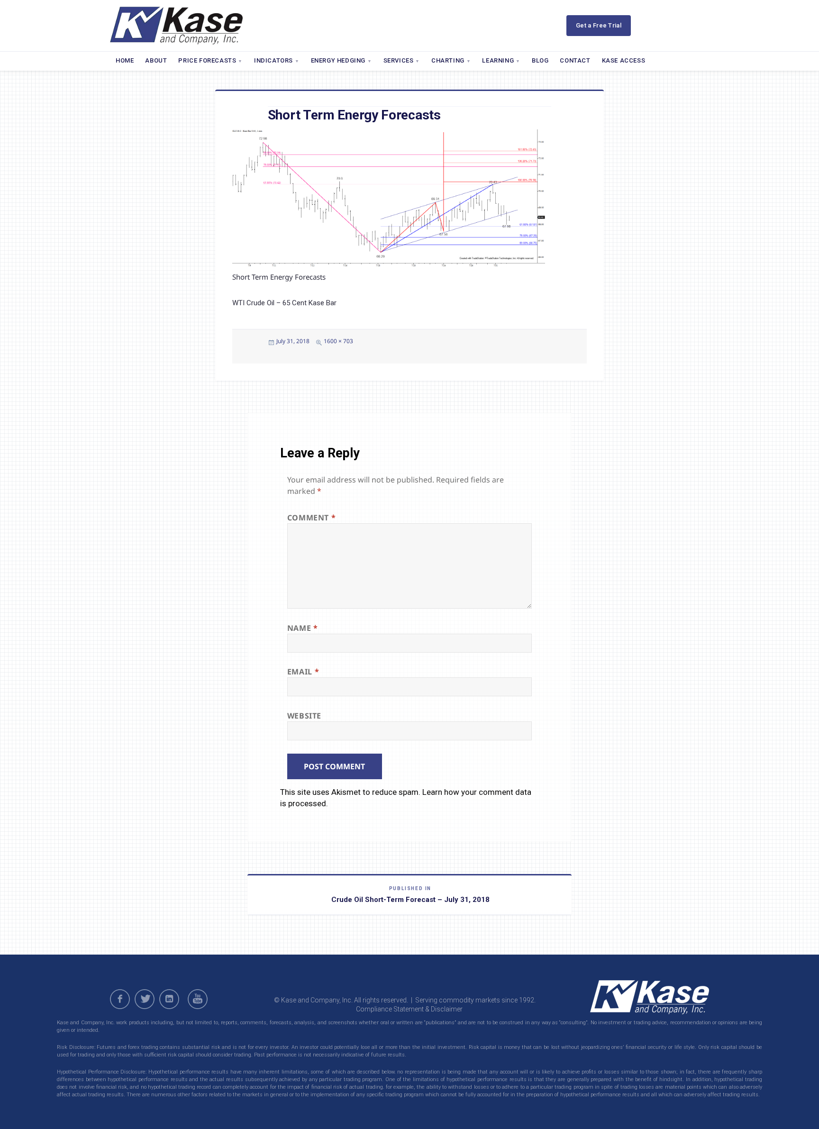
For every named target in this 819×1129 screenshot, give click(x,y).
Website (304, 715)
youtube (199, 999)
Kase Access (624, 60)
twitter (145, 999)
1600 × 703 (338, 341)
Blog (540, 60)
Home (125, 60)
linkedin (169, 999)
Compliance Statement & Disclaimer (409, 1009)
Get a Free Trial (598, 25)
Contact (575, 60)
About (156, 60)
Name (302, 628)
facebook (120, 999)
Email (303, 671)
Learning (498, 60)
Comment (311, 517)
